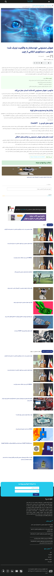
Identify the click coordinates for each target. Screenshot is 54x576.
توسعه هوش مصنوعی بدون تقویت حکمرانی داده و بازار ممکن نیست (19, 243)
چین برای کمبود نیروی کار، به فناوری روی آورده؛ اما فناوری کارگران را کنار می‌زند (18, 316)
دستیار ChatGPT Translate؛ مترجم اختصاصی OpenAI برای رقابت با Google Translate (16, 443)
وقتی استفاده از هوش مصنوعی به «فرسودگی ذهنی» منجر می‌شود (39, 177)
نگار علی (47, 56)
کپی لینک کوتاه (49, 157)
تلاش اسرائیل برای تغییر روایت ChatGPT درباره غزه (23, 331)
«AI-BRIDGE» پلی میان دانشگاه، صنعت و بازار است (23, 257)
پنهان (44, 78)
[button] (49, 1)
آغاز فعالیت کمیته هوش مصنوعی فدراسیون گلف (23, 272)
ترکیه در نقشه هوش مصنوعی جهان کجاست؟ (24, 414)
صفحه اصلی (49, 5)
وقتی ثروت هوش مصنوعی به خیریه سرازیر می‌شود (23, 302)
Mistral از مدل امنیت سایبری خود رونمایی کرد (24, 429)
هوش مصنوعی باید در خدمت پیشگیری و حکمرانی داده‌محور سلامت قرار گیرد (18, 229)
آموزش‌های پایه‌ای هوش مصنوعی (38, 5)
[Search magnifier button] (5, 2)
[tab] (50, 224)
